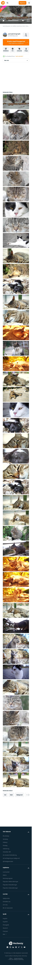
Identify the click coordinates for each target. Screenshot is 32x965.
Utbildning (6, 848)
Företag (5, 845)
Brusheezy (6, 835)
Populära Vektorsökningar (10, 881)
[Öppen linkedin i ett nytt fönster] (12, 946)
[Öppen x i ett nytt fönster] (21, 946)
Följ (26, 35)
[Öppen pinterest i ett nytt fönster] (15, 946)
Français (5, 930)
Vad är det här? (19, 56)
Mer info (6, 59)
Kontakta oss (6, 901)
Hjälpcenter (6, 897)
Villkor (10, 957)
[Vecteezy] (3, 3)
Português (6, 924)
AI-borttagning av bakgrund (11, 857)
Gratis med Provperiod (16, 42)
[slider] (13, 20)
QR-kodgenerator (8, 861)
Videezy (5, 841)
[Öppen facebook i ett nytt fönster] (7, 946)
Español (5, 921)
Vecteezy (5, 838)
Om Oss (5, 904)
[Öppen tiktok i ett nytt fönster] (18, 946)
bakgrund (20, 794)
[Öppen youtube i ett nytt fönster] (24, 946)
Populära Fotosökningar (10, 884)
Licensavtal (6, 871)
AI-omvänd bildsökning (10, 854)
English (5, 917)
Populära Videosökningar (10, 887)
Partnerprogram (8, 877)
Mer (4, 933)
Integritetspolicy (17, 957)
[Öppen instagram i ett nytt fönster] (9, 946)
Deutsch (5, 927)
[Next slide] (25, 794)
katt (11, 794)
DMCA (4, 874)
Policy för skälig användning (15, 958)
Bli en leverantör (8, 907)
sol (5, 794)
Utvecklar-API (7, 851)
